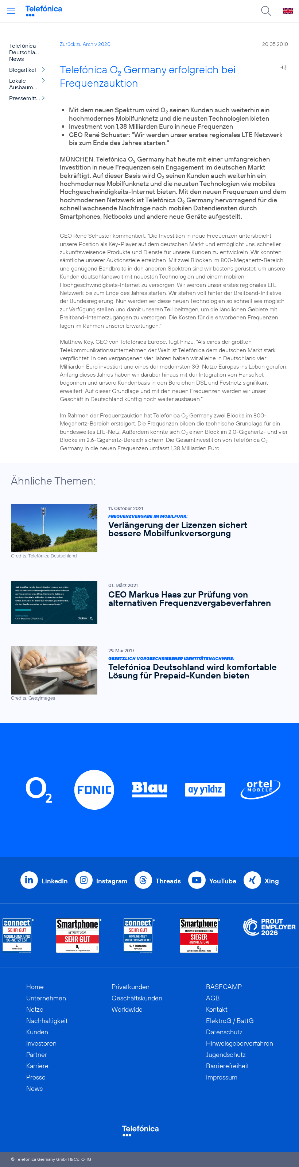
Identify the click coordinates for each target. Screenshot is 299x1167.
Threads (168, 881)
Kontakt (217, 1009)
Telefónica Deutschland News (25, 52)
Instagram (111, 881)
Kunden (37, 1032)
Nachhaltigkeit (47, 1020)
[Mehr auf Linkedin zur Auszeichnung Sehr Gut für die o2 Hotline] (139, 935)
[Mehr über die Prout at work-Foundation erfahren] (269, 935)
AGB (213, 998)
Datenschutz (224, 1032)
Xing (272, 881)
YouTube (222, 881)
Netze (34, 1009)
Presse (36, 1077)
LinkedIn (55, 881)
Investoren (41, 1043)
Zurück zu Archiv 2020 (85, 44)
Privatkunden (131, 987)
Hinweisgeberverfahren (239, 1043)
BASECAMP (224, 987)
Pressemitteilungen (29, 98)
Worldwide (127, 1009)
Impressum (221, 1077)
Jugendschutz (226, 1054)
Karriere (37, 1066)
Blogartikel (22, 69)
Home (35, 987)
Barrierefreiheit (227, 1066)
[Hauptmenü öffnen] (11, 11)
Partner (36, 1054)
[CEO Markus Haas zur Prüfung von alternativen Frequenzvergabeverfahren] (145, 602)
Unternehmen (46, 998)
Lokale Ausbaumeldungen (29, 84)
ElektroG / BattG (230, 1020)
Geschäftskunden (137, 998)
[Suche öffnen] (266, 11)
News (34, 1088)
